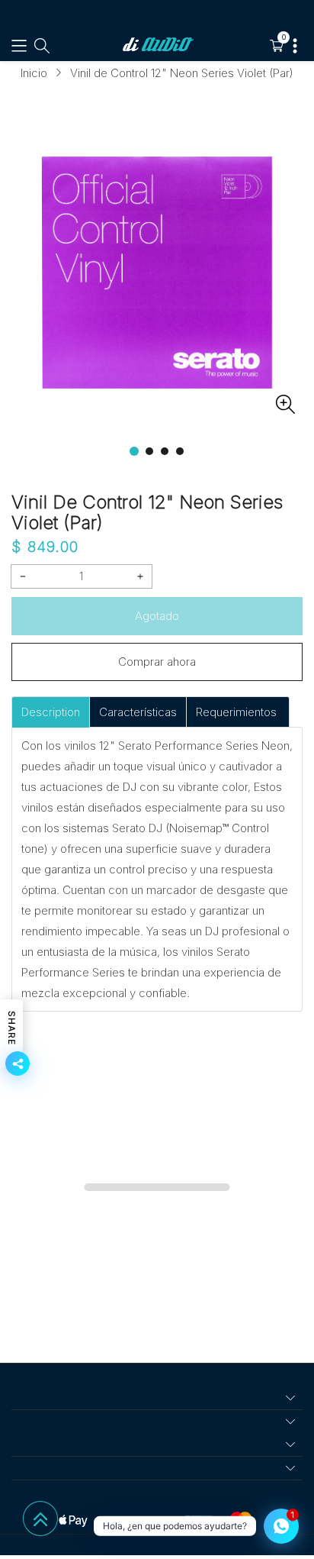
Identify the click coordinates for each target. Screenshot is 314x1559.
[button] (19, 45)
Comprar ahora (157, 661)
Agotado (157, 615)
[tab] (50, 712)
